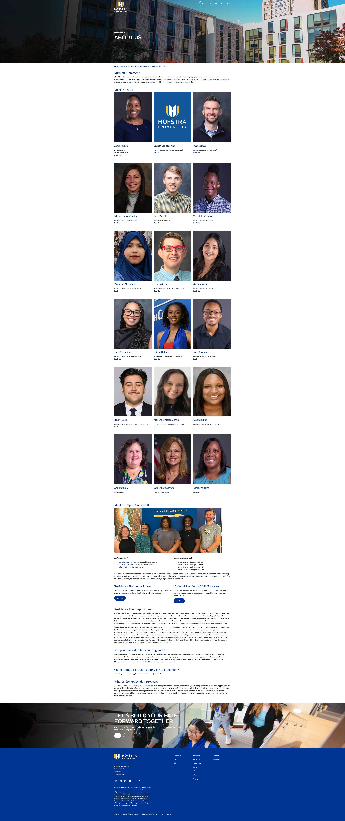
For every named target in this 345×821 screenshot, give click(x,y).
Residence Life (156, 66)
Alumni (195, 775)
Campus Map (117, 771)
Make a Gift (207, 4)
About (195, 771)
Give (175, 767)
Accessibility (217, 755)
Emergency (216, 759)
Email (116, 155)
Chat (137, 736)
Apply (175, 759)
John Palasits (123, 567)
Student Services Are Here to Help (140, 66)
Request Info (177, 755)
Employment (197, 779)
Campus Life (123, 66)
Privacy (162, 814)
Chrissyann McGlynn (126, 564)
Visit (175, 763)
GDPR (169, 814)
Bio (120, 155)
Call (118, 736)
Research (196, 767)
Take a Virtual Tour (119, 774)
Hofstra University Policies (149, 814)
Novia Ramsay (124, 562)
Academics (196, 759)
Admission (196, 755)
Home (116, 66)
